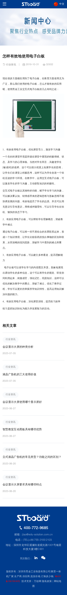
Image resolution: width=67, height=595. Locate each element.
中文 (61, 4)
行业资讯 (10, 65)
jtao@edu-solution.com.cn (37, 534)
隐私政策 (47, 581)
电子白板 (21, 255)
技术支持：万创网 (31, 581)
